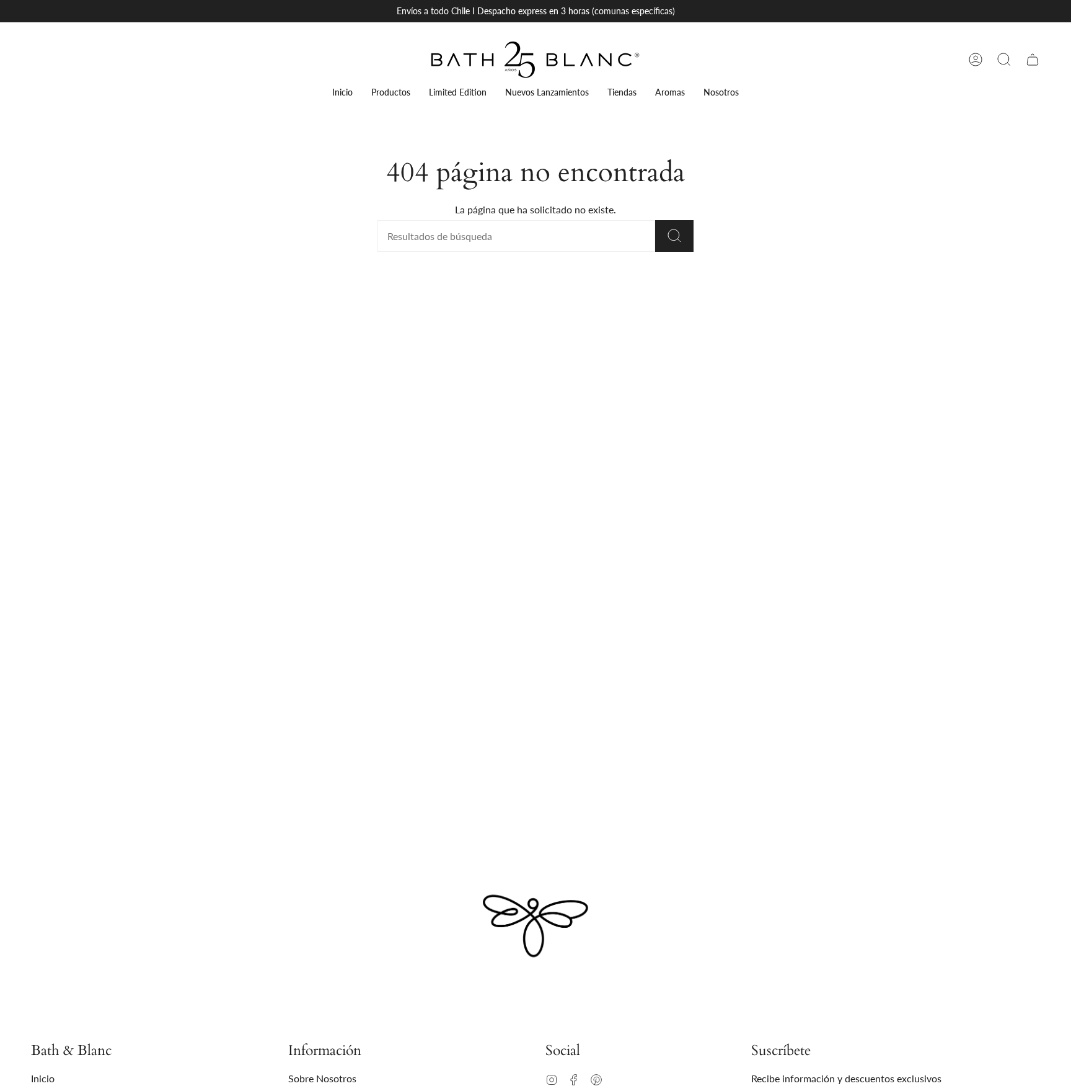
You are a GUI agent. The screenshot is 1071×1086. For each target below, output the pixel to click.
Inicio (43, 1078)
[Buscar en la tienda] (674, 236)
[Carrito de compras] (1032, 59)
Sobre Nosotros (322, 1078)
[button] (1004, 59)
